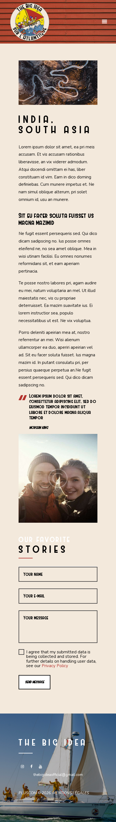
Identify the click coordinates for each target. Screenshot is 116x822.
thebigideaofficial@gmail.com (58, 774)
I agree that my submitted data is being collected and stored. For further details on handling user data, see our (61, 659)
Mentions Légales (70, 793)
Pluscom (28, 793)
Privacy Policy (55, 666)
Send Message (34, 682)
